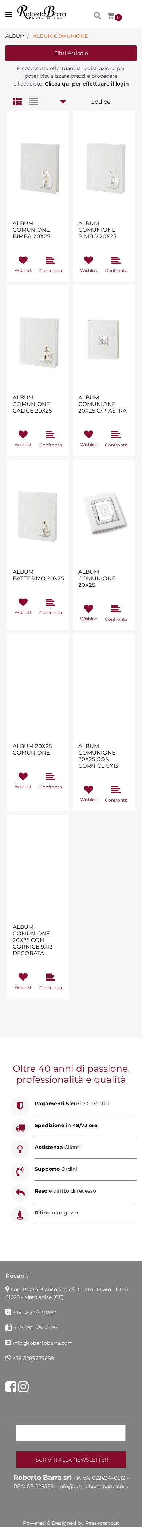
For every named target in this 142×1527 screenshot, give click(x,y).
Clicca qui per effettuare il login (87, 83)
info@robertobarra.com (43, 1343)
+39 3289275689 (33, 1358)
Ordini (56, 1169)
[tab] (21, 102)
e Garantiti (72, 1103)
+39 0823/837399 (35, 1327)
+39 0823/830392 (34, 1312)
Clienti (58, 1147)
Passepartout (102, 1523)
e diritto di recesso (65, 1191)
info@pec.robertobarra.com (93, 1486)
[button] (71, 1459)
